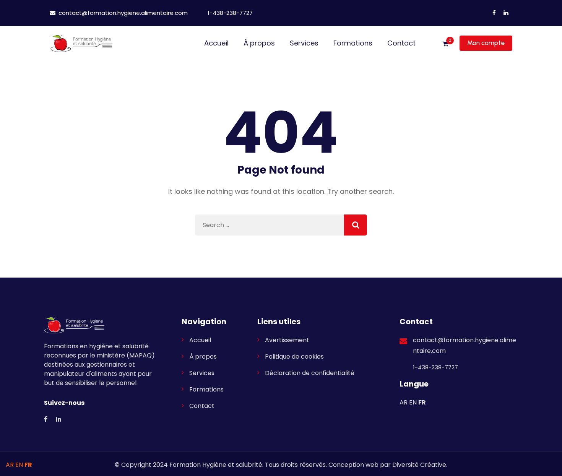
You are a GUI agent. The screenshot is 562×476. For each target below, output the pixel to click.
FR (422, 402)
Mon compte (486, 43)
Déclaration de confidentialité (309, 373)
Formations (352, 43)
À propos (259, 43)
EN (413, 402)
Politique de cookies (294, 356)
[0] (445, 44)
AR (404, 402)
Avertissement (287, 340)
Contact (401, 43)
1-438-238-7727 (229, 13)
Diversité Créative (419, 464)
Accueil (216, 43)
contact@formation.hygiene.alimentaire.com (122, 13)
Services (304, 43)
